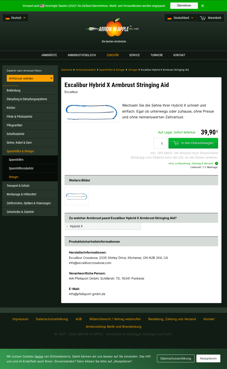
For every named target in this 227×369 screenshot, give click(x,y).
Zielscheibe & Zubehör (20, 212)
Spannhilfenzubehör (21, 168)
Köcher (11, 107)
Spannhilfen (16, 159)
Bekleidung (13, 90)
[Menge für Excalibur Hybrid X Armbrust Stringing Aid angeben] (160, 143)
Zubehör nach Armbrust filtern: (24, 70)
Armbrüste (49, 55)
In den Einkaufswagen (197, 143)
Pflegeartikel (14, 125)
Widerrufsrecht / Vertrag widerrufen (115, 319)
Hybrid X (76, 226)
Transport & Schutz (18, 185)
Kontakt (179, 55)
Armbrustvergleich (82, 55)
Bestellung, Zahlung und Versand (172, 319)
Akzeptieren (208, 358)
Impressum (20, 319)
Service (134, 55)
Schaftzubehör (15, 134)
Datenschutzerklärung (52, 319)
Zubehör (113, 55)
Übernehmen (184, 5)
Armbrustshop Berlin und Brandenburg (113, 326)
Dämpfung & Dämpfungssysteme (27, 99)
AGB (79, 319)
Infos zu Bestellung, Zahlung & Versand (190, 163)
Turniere (157, 55)
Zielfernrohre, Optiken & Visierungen (29, 203)
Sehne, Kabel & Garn (19, 142)
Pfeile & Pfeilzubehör (19, 116)
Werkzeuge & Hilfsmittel (21, 194)
